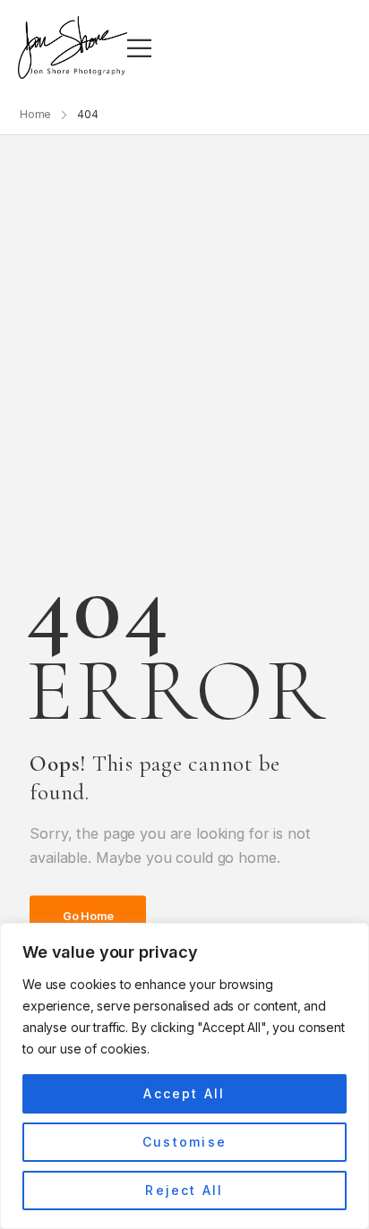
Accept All (184, 1093)
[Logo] (72, 47)
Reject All (184, 1190)
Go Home (88, 916)
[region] (184, 1076)
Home (36, 114)
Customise (184, 1141)
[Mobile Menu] (139, 48)
